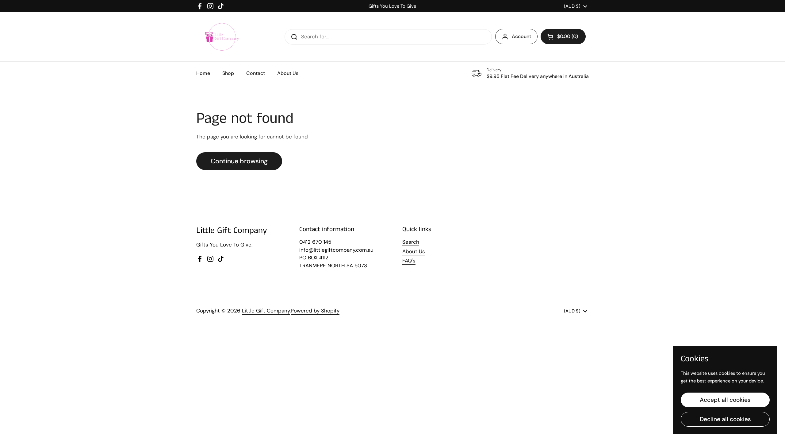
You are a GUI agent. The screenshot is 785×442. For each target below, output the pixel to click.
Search (410, 241)
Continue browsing (239, 161)
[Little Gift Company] (221, 36)
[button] (563, 36)
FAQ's (408, 260)
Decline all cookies (725, 419)
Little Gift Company (266, 310)
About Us (413, 251)
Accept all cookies (725, 400)
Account (521, 36)
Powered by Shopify (315, 310)
